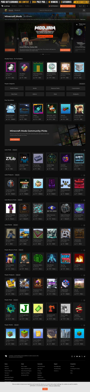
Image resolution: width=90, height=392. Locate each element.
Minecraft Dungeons (9, 379)
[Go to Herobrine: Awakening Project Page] (24, 161)
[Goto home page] (5, 6)
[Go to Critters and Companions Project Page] (79, 112)
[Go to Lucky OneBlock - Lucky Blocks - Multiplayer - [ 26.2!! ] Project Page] (38, 336)
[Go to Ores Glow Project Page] (38, 211)
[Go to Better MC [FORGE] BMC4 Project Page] (52, 286)
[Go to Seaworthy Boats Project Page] (24, 112)
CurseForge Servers (41, 379)
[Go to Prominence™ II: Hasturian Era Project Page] (38, 286)
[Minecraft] (6, 10)
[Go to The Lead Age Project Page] (38, 161)
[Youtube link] (77, 356)
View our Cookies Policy (54, 385)
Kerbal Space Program (9, 377)
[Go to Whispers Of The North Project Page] (79, 161)
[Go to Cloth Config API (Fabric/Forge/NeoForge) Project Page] (38, 311)
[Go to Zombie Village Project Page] (52, 161)
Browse (14, 6)
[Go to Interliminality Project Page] (79, 236)
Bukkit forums (40, 377)
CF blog (39, 370)
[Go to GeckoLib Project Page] (11, 311)
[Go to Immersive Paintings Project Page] (65, 70)
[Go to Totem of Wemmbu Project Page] (11, 211)
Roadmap (39, 375)
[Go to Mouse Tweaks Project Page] (65, 311)
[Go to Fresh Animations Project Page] (11, 261)
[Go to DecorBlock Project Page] (24, 70)
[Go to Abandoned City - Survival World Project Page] (52, 236)
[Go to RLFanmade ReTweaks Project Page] (79, 211)
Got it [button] (45, 388)
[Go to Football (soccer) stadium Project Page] (38, 236)
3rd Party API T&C (25, 375)
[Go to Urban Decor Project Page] (11, 70)
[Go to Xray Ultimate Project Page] (52, 261)
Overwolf (72, 366)
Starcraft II (7, 375)
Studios (27, 6)
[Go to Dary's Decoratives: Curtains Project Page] (38, 70)
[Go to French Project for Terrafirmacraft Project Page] (24, 211)
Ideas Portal (40, 368)
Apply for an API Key (25, 373)
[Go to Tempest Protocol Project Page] (11, 112)
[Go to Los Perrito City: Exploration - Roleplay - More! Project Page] (65, 336)
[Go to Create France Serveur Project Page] (11, 186)
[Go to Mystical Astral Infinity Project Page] (65, 186)
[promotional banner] (45, 2)
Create (20, 6)
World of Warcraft (8, 370)
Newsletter (40, 373)
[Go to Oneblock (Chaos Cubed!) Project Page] (11, 336)
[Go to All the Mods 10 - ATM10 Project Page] (11, 286)
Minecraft (7, 368)
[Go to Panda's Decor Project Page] (79, 70)
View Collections (15, 139)
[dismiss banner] (88, 2)
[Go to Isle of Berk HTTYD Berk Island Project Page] (52, 336)
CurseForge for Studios (75, 368)
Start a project (24, 366)
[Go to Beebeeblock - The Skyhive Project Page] (38, 186)
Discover (11, 10)
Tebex (71, 370)
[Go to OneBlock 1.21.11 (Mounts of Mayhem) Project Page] (24, 336)
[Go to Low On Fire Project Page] (79, 261)
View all (15, 149)
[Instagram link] (72, 356)
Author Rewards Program (26, 370)
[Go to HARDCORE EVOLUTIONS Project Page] (79, 186)
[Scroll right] (84, 150)
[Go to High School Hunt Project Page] (24, 236)
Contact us (56, 370)
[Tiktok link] (74, 356)
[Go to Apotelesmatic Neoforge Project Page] (52, 186)
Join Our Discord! (41, 366)
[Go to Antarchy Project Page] (65, 112)
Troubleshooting (57, 368)
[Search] (84, 10)
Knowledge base (57, 366)
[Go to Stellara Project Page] (38, 112)
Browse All (17, 10)
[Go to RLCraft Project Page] (79, 286)
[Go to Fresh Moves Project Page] (24, 261)
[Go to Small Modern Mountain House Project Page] (65, 236)
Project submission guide (26, 368)
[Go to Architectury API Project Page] (52, 311)
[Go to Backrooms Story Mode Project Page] (11, 236)
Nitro (71, 373)
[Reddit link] (84, 356)
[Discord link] (79, 356)
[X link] (82, 356)
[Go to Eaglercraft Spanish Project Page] (65, 211)
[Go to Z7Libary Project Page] (11, 161)
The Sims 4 (7, 373)
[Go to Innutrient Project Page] (65, 161)
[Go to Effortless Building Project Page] (52, 70)
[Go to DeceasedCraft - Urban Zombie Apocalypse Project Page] (24, 286)
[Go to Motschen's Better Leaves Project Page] (38, 261)
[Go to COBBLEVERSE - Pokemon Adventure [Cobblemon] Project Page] (65, 286)
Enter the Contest (65, 50)
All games (6, 366)
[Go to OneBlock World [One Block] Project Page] (79, 336)
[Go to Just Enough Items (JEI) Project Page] (24, 311)
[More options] (87, 6)
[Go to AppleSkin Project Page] (79, 311)
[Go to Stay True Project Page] (65, 261)
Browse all (82, 83)
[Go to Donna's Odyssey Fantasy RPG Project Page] (24, 186)
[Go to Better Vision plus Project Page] (52, 211)
